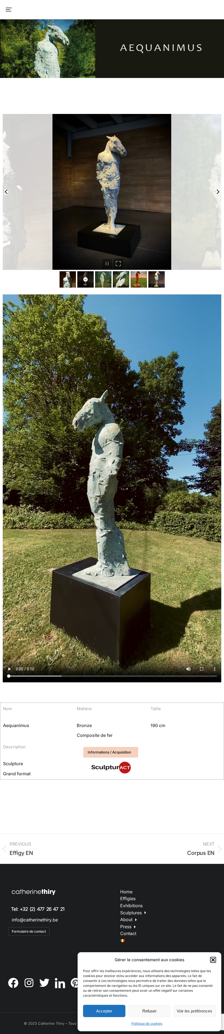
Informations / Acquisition (109, 752)
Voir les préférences (194, 1011)
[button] (213, 960)
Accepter (104, 1011)
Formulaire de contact (29, 931)
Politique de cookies (146, 1023)
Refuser (149, 1011)
